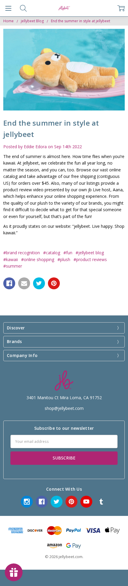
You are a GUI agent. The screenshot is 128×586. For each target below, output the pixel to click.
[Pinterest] (54, 283)
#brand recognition (21, 252)
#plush (63, 259)
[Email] (24, 283)
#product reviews (90, 259)
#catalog (51, 252)
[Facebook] (9, 283)
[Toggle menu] (8, 8)
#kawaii (10, 259)
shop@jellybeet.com (64, 408)
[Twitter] (39, 283)
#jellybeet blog (90, 252)
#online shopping (37, 259)
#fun (67, 252)
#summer (12, 266)
